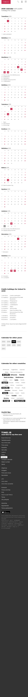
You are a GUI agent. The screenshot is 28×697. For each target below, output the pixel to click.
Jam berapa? (4, 525)
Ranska (7, 390)
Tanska (7, 395)
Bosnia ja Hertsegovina (16, 372)
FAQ (2, 492)
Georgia (5, 380)
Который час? (10, 523)
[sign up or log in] (22, 2)
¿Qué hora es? (4, 521)
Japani (4, 382)
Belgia (6, 372)
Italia (16, 380)
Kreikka (17, 382)
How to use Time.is (7, 494)
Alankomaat (6, 369)
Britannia (14, 375)
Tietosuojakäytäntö (7, 508)
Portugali (17, 387)
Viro (12, 400)
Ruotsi (21, 390)
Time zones (4, 445)
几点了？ (11, 520)
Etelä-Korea (19, 377)
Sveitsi (22, 393)
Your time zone (5, 442)
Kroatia (23, 382)
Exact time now (6, 438)
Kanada (11, 382)
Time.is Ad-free (5, 490)
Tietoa (3, 497)
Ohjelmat (4, 468)
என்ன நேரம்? (9, 526)
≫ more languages (5, 528)
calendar (11, 9)
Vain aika (4, 450)
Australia (22, 369)
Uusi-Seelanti (20, 398)
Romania (14, 390)
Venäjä (6, 401)
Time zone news (6, 473)
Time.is (6, 2)
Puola (23, 388)
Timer (3, 454)
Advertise (4, 503)
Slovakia (11, 393)
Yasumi (12, 324)
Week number (5, 462)
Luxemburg (19, 385)
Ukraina (6, 398)
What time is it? (5, 520)
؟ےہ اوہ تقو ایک (16, 526)
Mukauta (4, 487)
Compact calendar (6, 459)
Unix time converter (7, 484)
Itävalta (22, 380)
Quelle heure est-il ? (13, 521)
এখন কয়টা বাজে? (4, 523)
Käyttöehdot (5, 505)
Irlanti (10, 380)
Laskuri (3, 452)
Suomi (17, 393)
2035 (10, 16)
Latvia (6, 385)
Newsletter (4, 475)
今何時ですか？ (21, 525)
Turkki (14, 395)
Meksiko (5, 388)
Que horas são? (17, 523)
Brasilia (6, 375)
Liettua (12, 385)
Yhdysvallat (20, 401)
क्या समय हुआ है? (17, 520)
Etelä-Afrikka (8, 377)
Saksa (5, 393)
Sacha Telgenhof (19, 324)
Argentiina (14, 369)
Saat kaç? (3, 526)
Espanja (22, 375)
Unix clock (4, 481)
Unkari (13, 10)
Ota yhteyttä (5, 499)
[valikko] (26, 2)
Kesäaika (4, 447)
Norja (11, 387)
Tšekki (20, 395)
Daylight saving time (8, 79)
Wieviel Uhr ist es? (12, 525)
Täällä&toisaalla (5, 440)
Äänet (3, 464)
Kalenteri (4, 457)
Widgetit (4, 470)
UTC (2, 479)
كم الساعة (21, 521)
